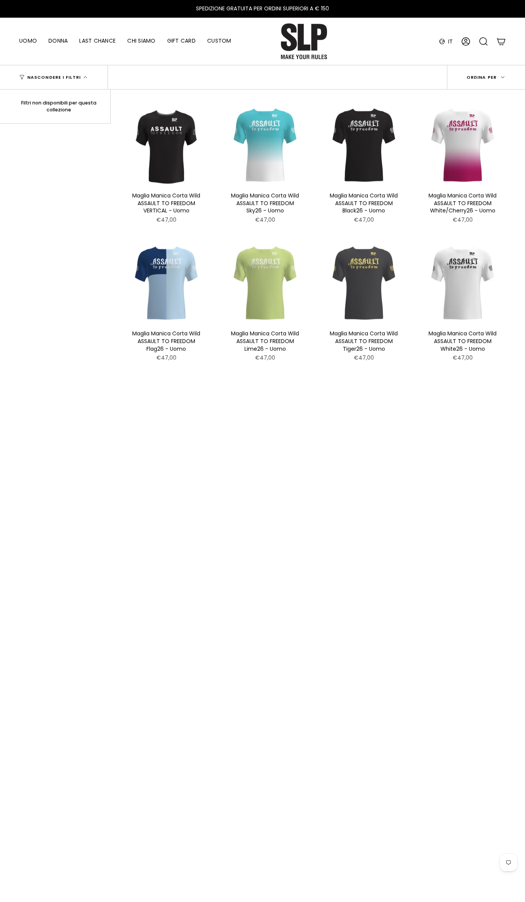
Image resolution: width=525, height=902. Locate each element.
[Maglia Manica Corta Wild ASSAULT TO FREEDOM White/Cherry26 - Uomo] (462, 145)
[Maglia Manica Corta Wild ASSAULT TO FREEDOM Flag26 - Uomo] (166, 283)
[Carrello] (501, 41)
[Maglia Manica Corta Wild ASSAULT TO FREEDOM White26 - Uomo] (462, 283)
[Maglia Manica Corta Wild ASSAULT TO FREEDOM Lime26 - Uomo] (265, 283)
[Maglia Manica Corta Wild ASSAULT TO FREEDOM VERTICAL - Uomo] (166, 145)
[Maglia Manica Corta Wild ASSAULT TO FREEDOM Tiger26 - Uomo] (364, 283)
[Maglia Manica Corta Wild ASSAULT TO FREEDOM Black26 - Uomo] (364, 145)
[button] (28, 41)
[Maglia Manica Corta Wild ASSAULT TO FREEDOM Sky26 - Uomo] (265, 145)
